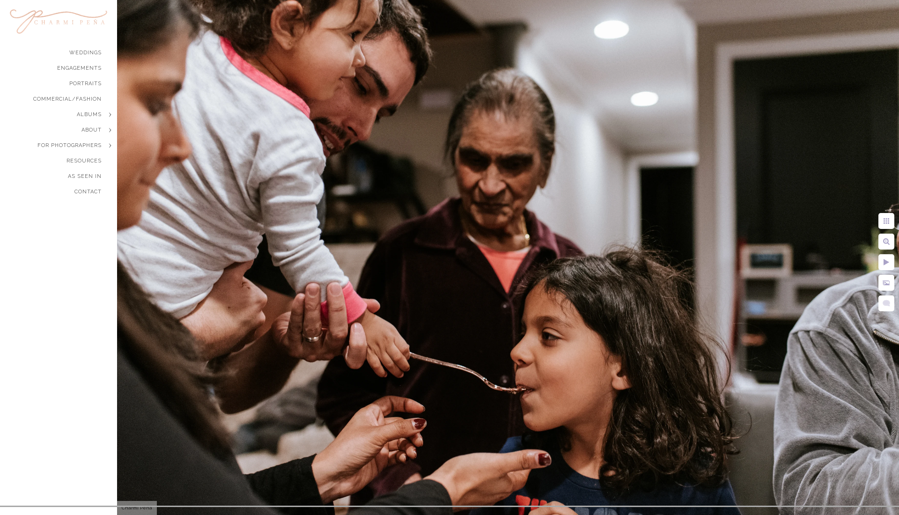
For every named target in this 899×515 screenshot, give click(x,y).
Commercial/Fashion (67, 99)
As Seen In (85, 176)
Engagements (79, 68)
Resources (84, 161)
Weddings (85, 53)
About (91, 130)
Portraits (85, 84)
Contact (88, 192)
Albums (89, 114)
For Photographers (69, 145)
